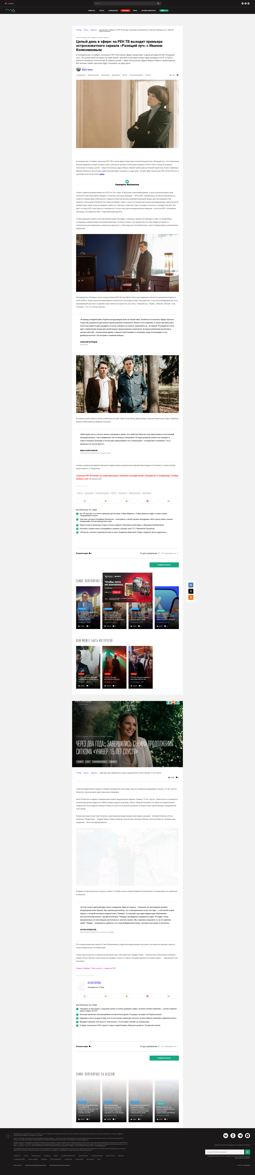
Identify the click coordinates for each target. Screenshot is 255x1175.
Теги (99, 1159)
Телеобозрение (97, 1156)
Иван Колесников (93, 75)
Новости (148, 75)
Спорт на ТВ (110, 1156)
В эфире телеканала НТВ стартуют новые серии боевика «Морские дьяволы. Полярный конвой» (120, 1025)
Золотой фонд (55, 1159)
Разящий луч (81, 75)
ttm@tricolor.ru (101, 1145)
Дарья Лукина (87, 70)
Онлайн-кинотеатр (68, 1156)
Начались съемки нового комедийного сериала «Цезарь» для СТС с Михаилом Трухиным (117, 529)
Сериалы (47, 1156)
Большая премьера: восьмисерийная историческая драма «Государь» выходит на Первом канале (121, 1014)
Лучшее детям (19, 1159)
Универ (80, 761)
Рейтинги (68, 1159)
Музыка (44, 1159)
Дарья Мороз (116, 75)
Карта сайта (18, 1165)
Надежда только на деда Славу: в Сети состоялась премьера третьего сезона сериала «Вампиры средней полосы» (128, 1018)
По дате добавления (148, 553)
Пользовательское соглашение (59, 1165)
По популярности (169, 553)
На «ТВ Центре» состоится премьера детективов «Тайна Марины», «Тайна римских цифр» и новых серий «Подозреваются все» (123, 514)
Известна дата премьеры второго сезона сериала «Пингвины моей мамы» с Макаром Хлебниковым (122, 525)
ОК (248, 1152)
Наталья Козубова (94, 983)
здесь (102, 174)
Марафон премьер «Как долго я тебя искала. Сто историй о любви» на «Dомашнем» (115, 1022)
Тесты (26, 1156)
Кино (56, 1156)
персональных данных (242, 1157)
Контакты (90, 1159)
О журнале (79, 1159)
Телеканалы (36, 1156)
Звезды (121, 1156)
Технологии (83, 1156)
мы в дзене (11, 3)
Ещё (162, 10)
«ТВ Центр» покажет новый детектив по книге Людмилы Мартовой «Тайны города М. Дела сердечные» (123, 532)
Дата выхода (105, 75)
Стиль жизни (33, 1159)
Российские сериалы (136, 75)
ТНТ (88, 761)
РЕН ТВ (125, 75)
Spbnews (247, 1165)
